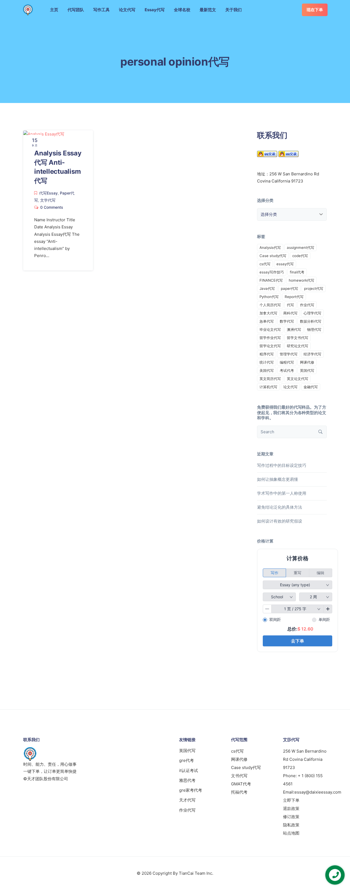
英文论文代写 (297, 378)
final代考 (297, 272)
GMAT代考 (241, 783)
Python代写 (269, 296)
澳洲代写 (294, 329)
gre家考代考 (190, 790)
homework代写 (301, 280)
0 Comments (51, 207)
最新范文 (208, 9)
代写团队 (76, 9)
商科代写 (290, 313)
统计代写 (266, 362)
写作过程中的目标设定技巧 (281, 465)
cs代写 (264, 264)
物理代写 (314, 329)
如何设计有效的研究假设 (279, 521)
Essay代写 (155, 9)
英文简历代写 (270, 378)
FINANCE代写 (271, 280)
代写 (290, 305)
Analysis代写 (270, 247)
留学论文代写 (270, 346)
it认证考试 (188, 770)
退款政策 (291, 808)
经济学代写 (312, 354)
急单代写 (266, 321)
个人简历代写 (270, 305)
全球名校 (182, 9)
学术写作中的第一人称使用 (281, 493)
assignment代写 (300, 247)
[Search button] (320, 432)
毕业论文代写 (270, 329)
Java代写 (267, 288)
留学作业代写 (270, 337)
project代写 (313, 288)
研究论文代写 (297, 346)
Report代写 (294, 296)
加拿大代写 (268, 313)
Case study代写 (272, 256)
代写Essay (48, 193)
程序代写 (266, 354)
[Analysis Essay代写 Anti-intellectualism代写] (43, 133)
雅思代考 (187, 780)
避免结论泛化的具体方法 (279, 507)
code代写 (300, 256)
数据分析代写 (310, 321)
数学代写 (287, 321)
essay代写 (285, 264)
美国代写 (266, 370)
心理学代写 (312, 313)
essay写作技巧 (271, 272)
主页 (54, 9)
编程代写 (287, 362)
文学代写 (48, 200)
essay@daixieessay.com (317, 792)
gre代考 (186, 760)
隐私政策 (291, 824)
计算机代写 (268, 387)
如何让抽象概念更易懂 (277, 479)
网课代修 (307, 362)
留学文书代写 (297, 337)
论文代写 (127, 9)
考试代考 (287, 370)
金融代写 (311, 387)
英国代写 (307, 370)
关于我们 (233, 9)
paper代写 (289, 288)
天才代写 (187, 800)
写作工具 (101, 9)
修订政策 (291, 816)
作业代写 (307, 305)
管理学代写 (289, 354)
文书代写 (239, 775)
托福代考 (239, 792)
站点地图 (291, 833)
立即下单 (291, 800)
